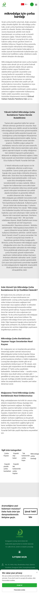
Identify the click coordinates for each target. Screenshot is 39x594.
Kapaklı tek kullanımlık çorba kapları (16, 468)
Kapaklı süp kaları (16, 455)
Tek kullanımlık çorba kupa (25, 456)
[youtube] (19, 552)
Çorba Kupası (6, 454)
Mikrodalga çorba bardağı (34, 456)
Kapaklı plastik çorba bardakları (7, 467)
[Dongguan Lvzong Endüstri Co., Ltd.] (4, 4)
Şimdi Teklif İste (30, 512)
